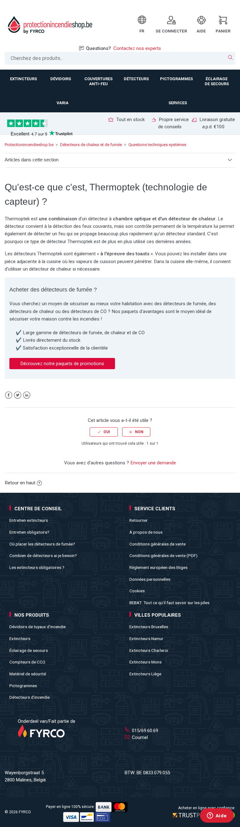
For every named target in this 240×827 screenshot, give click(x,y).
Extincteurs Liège (145, 673)
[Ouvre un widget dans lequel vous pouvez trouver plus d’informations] (217, 816)
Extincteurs (19, 638)
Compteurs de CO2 (27, 661)
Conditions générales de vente (157, 543)
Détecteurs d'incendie (29, 697)
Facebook (8, 395)
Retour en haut (20, 483)
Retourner (138, 520)
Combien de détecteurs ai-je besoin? (43, 555)
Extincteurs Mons (145, 661)
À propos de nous (145, 532)
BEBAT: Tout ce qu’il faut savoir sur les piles (169, 602)
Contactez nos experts (137, 48)
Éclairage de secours (28, 650)
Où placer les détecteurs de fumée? (42, 543)
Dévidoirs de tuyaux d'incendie (37, 626)
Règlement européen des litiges (158, 567)
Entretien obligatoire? (29, 532)
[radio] (104, 432)
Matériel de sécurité (27, 673)
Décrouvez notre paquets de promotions (62, 363)
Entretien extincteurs (28, 520)
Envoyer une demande (153, 463)
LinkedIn (27, 395)
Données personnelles (149, 579)
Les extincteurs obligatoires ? (36, 567)
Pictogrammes (23, 685)
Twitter (18, 395)
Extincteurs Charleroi (148, 650)
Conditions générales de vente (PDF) (163, 555)
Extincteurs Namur (146, 638)
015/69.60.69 (144, 730)
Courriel (139, 737)
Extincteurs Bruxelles (148, 626)
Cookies (137, 590)
